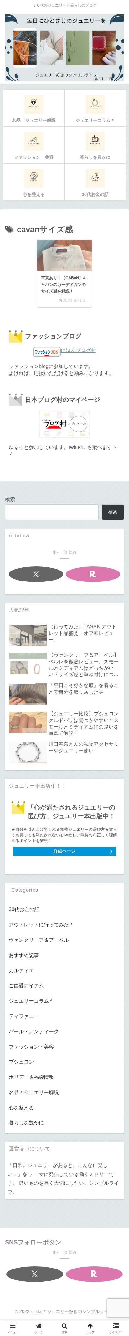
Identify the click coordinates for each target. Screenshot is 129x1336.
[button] (114, 962)
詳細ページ (64, 851)
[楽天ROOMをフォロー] (93, 574)
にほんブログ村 (78, 350)
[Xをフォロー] (36, 574)
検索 (10, 499)
